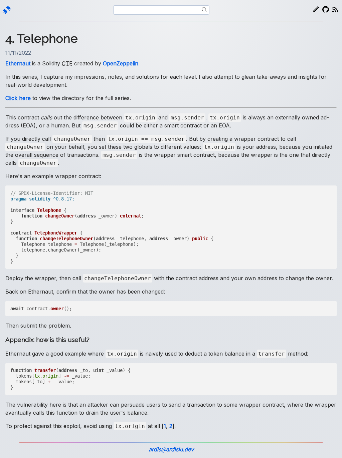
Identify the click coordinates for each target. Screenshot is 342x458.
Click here (18, 98)
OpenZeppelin (120, 63)
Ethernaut (17, 63)
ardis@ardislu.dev (171, 449)
